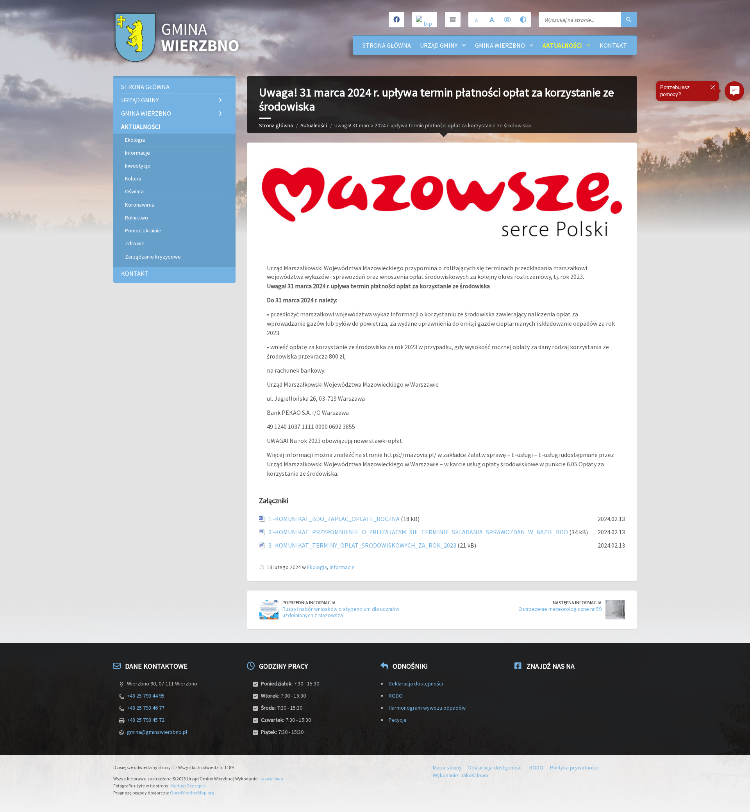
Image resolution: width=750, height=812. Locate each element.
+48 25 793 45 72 (145, 719)
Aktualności (562, 45)
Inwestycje (137, 165)
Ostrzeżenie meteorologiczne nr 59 (560, 608)
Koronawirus (139, 204)
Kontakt (613, 45)
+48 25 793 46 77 (145, 707)
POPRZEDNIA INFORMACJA (309, 602)
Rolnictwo (136, 217)
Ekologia (317, 567)
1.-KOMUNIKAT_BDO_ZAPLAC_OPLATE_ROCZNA (334, 519)
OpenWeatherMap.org (192, 793)
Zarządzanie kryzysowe (153, 256)
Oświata (134, 191)
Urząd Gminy (438, 45)
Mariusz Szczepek (188, 786)
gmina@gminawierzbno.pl (157, 731)
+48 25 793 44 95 (145, 695)
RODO (396, 695)
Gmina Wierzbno (500, 45)
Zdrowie (135, 243)
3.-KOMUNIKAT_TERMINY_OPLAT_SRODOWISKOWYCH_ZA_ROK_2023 (362, 545)
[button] (734, 91)
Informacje (342, 567)
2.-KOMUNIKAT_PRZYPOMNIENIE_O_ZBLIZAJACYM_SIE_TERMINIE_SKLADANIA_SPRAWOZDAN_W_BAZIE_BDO (418, 532)
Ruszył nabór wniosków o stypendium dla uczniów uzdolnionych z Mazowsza (340, 612)
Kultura (133, 178)
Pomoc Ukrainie (143, 230)
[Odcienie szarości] (523, 19)
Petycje (398, 719)
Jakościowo (271, 779)
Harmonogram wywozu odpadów (427, 707)
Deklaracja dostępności (416, 683)
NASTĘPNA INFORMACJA (577, 602)
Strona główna (386, 45)
